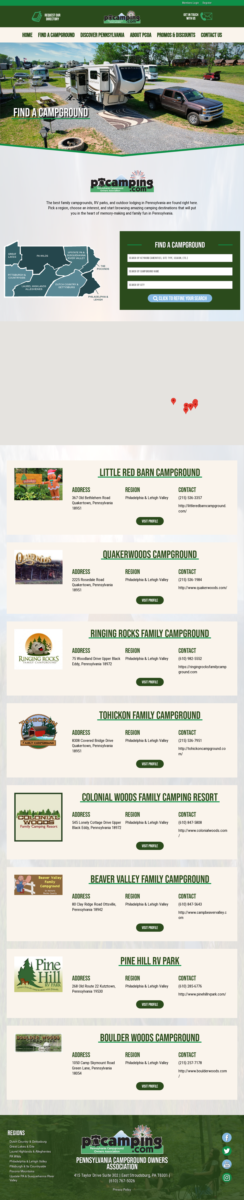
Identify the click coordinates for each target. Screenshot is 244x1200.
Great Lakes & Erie (22, 1146)
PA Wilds (15, 1156)
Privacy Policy (122, 1189)
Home (27, 35)
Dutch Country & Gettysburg (28, 1141)
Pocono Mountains (22, 1171)
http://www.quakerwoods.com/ (202, 587)
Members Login (190, 2)
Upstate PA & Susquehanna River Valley (32, 1178)
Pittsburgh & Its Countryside (28, 1166)
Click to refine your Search (182, 298)
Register (207, 2)
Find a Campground (56, 35)
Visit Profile (150, 521)
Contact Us (211, 35)
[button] (186, 406)
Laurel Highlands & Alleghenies (30, 1151)
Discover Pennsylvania (102, 35)
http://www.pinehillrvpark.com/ (202, 994)
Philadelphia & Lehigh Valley (28, 1161)
